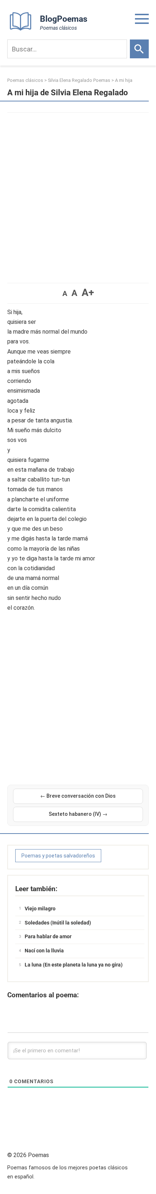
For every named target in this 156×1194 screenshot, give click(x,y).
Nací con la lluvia (44, 950)
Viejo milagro (40, 908)
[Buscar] (139, 48)
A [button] (64, 293)
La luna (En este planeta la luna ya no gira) (74, 965)
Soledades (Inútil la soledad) (58, 923)
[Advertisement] (78, 194)
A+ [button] (88, 292)
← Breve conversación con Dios (78, 796)
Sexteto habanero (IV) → (78, 814)
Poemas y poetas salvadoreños (58, 856)
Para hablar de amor (48, 936)
